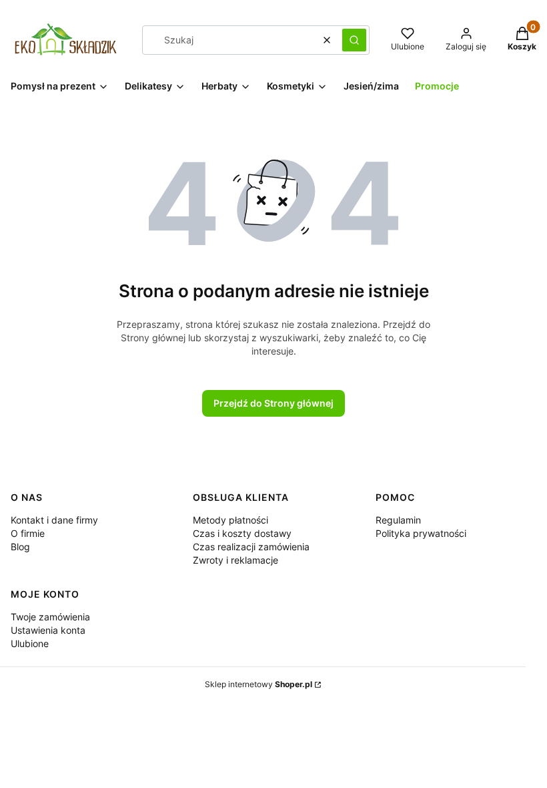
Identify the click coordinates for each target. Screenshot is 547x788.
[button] (354, 40)
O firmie (28, 533)
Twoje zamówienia (50, 616)
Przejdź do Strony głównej (273, 403)
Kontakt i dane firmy (54, 520)
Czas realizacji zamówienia (251, 546)
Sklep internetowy (258, 684)
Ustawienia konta (48, 630)
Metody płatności (230, 520)
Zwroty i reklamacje (235, 560)
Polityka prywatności (421, 533)
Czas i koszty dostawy (242, 533)
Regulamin (398, 520)
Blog (20, 546)
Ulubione (30, 643)
